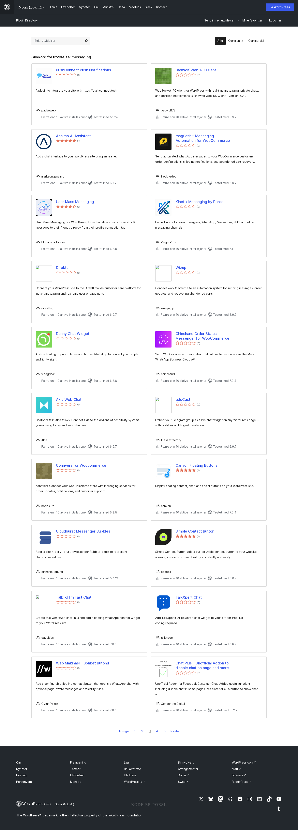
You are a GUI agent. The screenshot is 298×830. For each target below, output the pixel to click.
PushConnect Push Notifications (83, 70)
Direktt (62, 267)
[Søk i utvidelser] (86, 41)
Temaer (75, 769)
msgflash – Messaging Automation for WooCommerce (203, 138)
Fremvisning (78, 762)
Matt (236, 769)
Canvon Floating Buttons (197, 465)
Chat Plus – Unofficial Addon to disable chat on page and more (202, 665)
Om (18, 762)
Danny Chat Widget (72, 334)
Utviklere (130, 775)
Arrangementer (188, 769)
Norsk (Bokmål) (64, 804)
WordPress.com (244, 762)
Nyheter (21, 769)
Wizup (181, 267)
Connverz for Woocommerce (81, 465)
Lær (126, 762)
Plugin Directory (27, 20)
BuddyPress (242, 781)
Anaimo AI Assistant (73, 136)
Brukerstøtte (132, 769)
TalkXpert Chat (189, 597)
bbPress (239, 775)
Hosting (21, 775)
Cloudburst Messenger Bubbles (83, 531)
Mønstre (75, 781)
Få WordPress (280, 7)
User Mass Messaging (75, 202)
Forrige (124, 731)
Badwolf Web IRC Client (196, 70)
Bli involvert (186, 762)
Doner (184, 775)
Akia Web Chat (68, 399)
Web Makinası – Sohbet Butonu (82, 663)
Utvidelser (77, 775)
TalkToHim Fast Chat (73, 597)
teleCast (183, 399)
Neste (174, 731)
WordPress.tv (135, 781)
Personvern (24, 781)
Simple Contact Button (195, 531)
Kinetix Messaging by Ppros (199, 202)
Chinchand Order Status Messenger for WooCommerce (202, 336)
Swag (183, 781)
